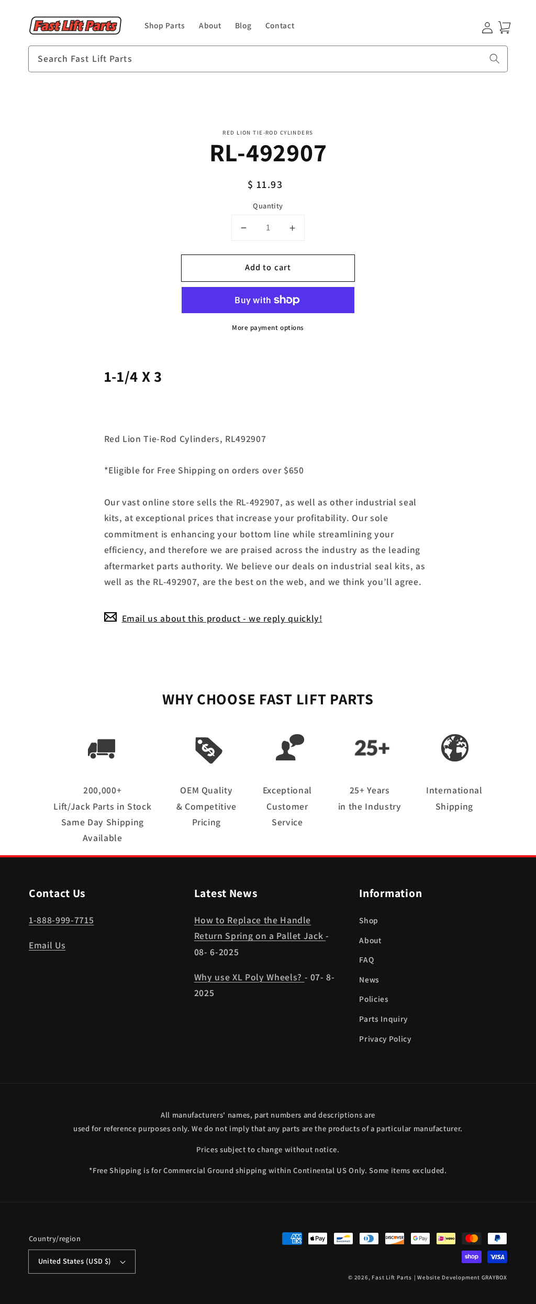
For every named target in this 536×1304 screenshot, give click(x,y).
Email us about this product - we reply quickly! (222, 618)
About (370, 940)
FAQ (366, 959)
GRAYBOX (494, 1277)
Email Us (47, 945)
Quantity (268, 206)
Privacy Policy (385, 1038)
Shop (368, 920)
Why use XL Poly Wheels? (249, 977)
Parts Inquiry (383, 1018)
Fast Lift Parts (392, 1277)
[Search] (494, 58)
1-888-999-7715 (61, 920)
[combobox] (268, 59)
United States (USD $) (74, 1261)
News (369, 979)
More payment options (268, 327)
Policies (373, 998)
